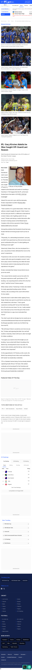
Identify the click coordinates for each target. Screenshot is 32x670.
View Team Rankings (16, 487)
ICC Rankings (7, 539)
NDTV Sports (23, 417)
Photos (26, 5)
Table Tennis (13, 647)
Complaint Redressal (11, 657)
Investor (3, 657)
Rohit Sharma (7, 543)
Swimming (5, 647)
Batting (11, 465)
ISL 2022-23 (5, 619)
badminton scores (10, 417)
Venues (4, 611)
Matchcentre (5, 631)
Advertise (3, 654)
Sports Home (3, 21)
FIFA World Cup (7, 523)
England (10, 484)
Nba (8, 643)
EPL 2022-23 (20, 619)
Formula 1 (4, 639)
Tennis (12, 639)
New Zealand (11, 478)
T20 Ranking (26, 461)
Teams (4, 608)
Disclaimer (23, 654)
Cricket (9, 415)
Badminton (26, 639)
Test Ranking (6, 461)
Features (19, 606)
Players (19, 608)
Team (4, 465)
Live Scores (5, 599)
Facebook (5, 419)
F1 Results (17, 417)
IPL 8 (5, 5)
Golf (3, 643)
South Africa (10, 474)
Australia (10, 471)
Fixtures (4, 601)
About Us (10, 654)
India (9, 481)
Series (18, 599)
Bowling (18, 465)
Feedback (16, 654)
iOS (2, 422)
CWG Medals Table (8, 527)
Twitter (17, 419)
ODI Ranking (16, 461)
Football (14, 415)
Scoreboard (15, 5)
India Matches (5, 11)
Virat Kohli (6, 531)
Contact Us (3, 660)
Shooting (22, 643)
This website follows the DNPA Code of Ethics (11, 662)
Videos (4, 606)
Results (19, 601)
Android (27, 421)
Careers (20, 657)
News (21, 5)
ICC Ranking (20, 611)
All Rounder (26, 465)
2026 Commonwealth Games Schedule (13, 535)
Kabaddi (14, 643)
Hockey (18, 639)
